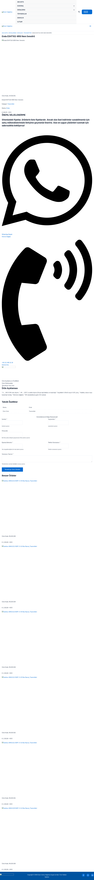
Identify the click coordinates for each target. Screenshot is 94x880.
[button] (79, 12)
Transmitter (11, 104)
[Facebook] (83, 875)
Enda (8, 108)
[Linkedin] (92, 875)
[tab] (47, 381)
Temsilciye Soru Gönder (12, 469)
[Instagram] (88, 875)
